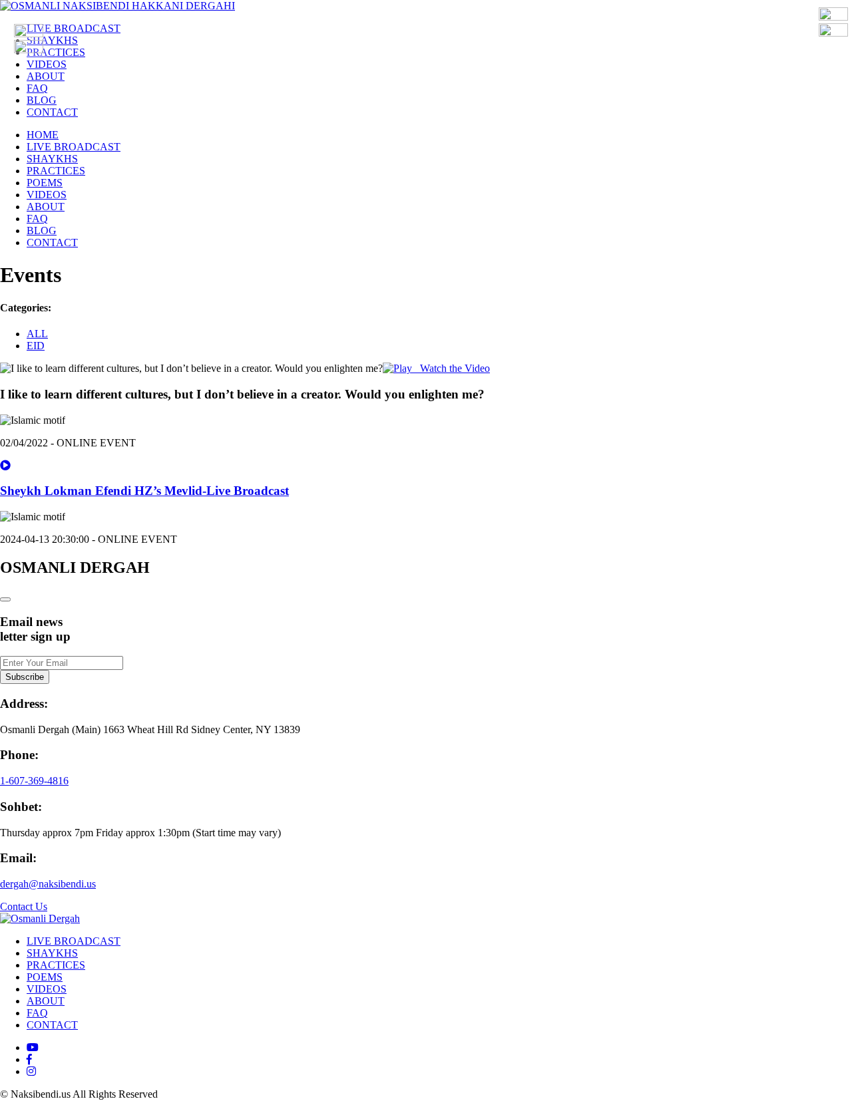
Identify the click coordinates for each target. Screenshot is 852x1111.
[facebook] (29, 1059)
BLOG (42, 100)
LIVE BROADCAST (73, 28)
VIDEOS (47, 64)
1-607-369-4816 (34, 780)
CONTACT (52, 112)
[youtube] (33, 1047)
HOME (43, 134)
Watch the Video (451, 368)
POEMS (45, 182)
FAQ (37, 88)
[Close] (5, 599)
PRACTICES (56, 52)
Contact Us (23, 906)
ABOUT (46, 76)
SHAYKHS (52, 40)
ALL (37, 333)
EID (36, 345)
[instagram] (31, 1071)
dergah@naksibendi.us (48, 883)
